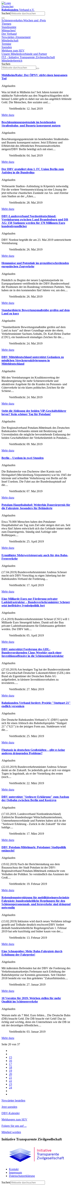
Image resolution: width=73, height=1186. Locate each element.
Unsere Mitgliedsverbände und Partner (24, 53)
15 (10, 1057)
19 (10, 1070)
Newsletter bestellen (13, 1100)
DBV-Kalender (10, 1113)
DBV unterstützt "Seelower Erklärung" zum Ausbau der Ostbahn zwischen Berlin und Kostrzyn (35, 798)
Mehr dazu (7, 114)
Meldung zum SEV (13, 50)
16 (10, 1060)
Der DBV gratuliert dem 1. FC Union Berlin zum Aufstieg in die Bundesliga (32, 170)
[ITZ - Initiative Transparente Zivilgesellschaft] (36, 1162)
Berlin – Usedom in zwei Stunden (22, 457)
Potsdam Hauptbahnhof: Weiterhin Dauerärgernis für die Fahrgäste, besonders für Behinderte (35, 506)
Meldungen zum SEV (14, 1119)
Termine (6, 43)
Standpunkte (8, 27)
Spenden (6, 47)
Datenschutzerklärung (22, 1175)
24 (10, 1087)
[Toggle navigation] (2, 18)
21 (10, 1077)
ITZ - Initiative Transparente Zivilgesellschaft (28, 57)
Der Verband (9, 33)
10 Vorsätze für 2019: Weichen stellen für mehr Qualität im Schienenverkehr (31, 1000)
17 (10, 1064)
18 (10, 1067)
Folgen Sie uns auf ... (14, 1125)
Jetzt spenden (9, 1106)
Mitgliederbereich (11, 60)
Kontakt (14, 1169)
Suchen (5, 13)
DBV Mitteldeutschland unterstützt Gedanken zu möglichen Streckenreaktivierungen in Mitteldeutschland (32, 360)
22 (10, 1080)
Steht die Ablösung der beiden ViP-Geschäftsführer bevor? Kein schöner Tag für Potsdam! (33, 412)
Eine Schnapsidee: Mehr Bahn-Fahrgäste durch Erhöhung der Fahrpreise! (31, 953)
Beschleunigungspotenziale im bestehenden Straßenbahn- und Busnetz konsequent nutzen (30, 124)
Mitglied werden (11, 1132)
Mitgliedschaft (9, 40)
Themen (6, 23)
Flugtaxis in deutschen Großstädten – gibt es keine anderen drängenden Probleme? (33, 751)
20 (10, 1074)
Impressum (15, 1172)
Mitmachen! (8, 30)
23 (10, 1084)
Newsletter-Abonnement (16, 37)
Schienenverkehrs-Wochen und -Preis (23, 20)
